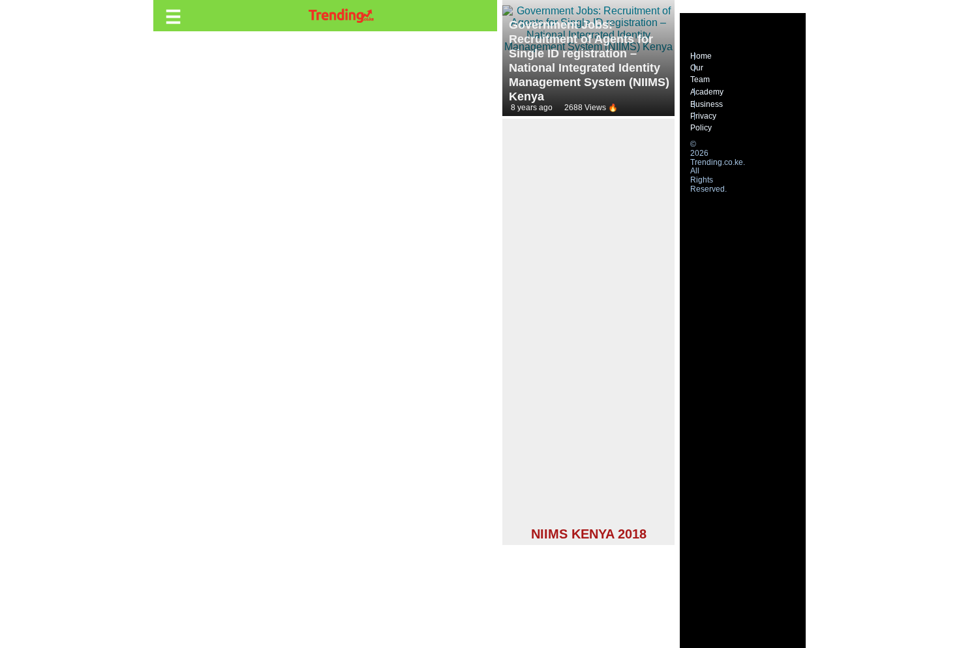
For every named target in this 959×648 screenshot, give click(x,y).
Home (701, 56)
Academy (706, 91)
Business (706, 104)
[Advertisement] (588, 324)
